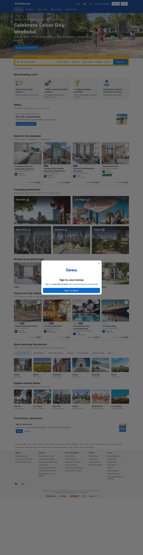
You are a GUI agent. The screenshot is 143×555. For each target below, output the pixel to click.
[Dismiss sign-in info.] (99, 263)
